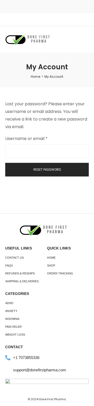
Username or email (35, 138)
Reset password (47, 169)
